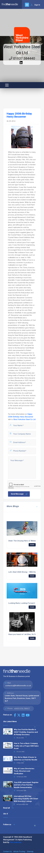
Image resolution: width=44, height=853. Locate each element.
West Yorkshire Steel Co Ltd (24, 419)
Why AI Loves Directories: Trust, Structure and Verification (24, 771)
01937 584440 (23, 58)
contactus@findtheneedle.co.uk (18, 686)
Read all (6, 808)
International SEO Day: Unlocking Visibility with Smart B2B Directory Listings (26, 798)
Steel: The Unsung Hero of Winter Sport (24, 541)
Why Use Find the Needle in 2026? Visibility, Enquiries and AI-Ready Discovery (26, 732)
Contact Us (7, 851)
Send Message (17, 494)
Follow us (7, 824)
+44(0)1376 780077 (22, 708)
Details (32, 544)
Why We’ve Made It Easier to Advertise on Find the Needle (25, 758)
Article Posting (19, 851)
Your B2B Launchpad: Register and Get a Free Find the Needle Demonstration (26, 784)
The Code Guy (15, 842)
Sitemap (30, 851)
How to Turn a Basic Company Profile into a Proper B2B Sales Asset (26, 745)
